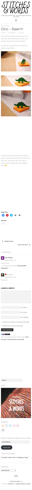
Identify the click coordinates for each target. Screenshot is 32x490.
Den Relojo (9, 258)
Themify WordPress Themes (23, 484)
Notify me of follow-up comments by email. (16, 322)
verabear (3, 32)
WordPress (11, 484)
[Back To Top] (16, 476)
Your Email (23, 312)
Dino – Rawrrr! (12, 29)
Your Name (23, 307)
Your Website (24, 317)
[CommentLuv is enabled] (6, 334)
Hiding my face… (9, 241)
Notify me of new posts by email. (13, 326)
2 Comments (21, 32)
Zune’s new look (23, 245)
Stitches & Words (15, 481)
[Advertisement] (16, 136)
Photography (11, 32)
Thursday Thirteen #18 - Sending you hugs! (14, 457)
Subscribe (6, 447)
